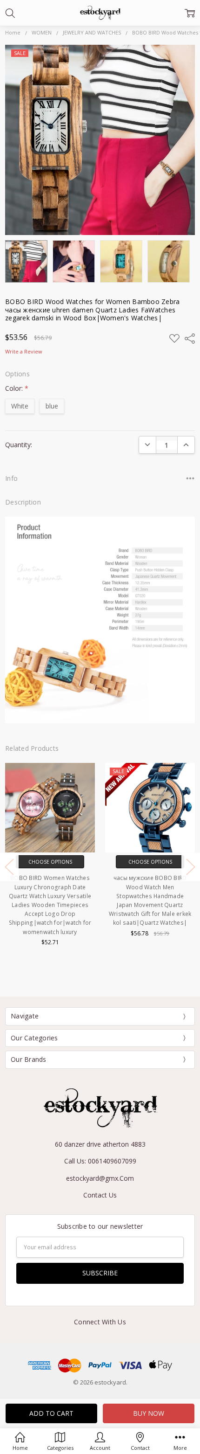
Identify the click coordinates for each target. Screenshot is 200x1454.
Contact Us (100, 1195)
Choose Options (50, 862)
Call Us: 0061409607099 (100, 1160)
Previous (9, 866)
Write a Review (23, 352)
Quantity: (18, 444)
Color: (16, 388)
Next (190, 866)
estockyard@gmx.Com (100, 1178)
